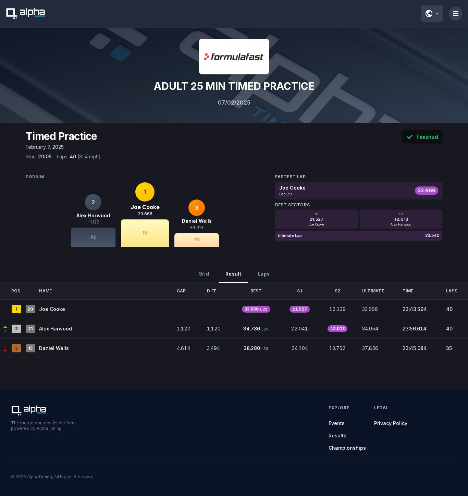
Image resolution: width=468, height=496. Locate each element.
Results (337, 435)
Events (337, 423)
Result (233, 274)
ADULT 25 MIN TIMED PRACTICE (234, 86)
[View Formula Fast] (234, 56)
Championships (347, 448)
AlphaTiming (39, 476)
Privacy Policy (390, 423)
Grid (203, 274)
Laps (264, 274)
